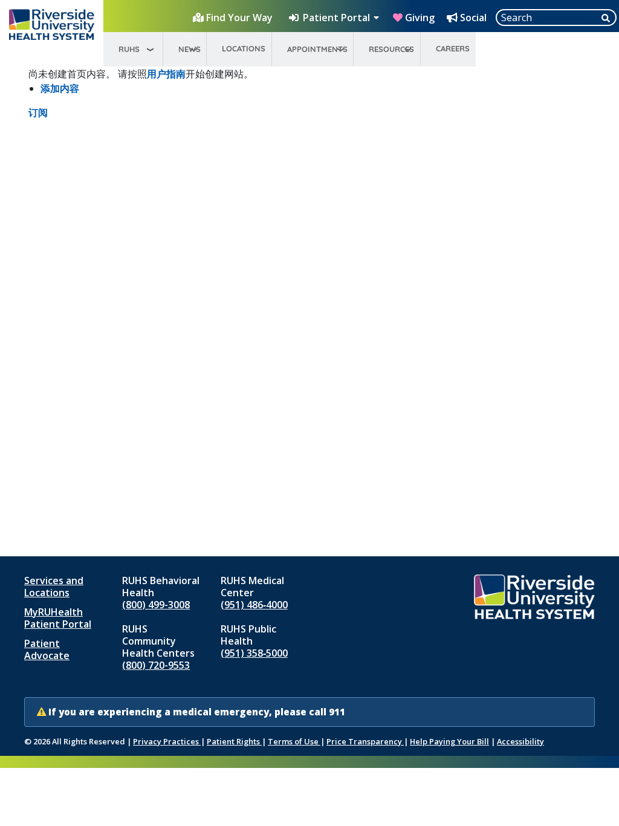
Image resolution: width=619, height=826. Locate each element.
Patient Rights (234, 741)
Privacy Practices (167, 741)
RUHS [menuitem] (129, 49)
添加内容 (60, 88)
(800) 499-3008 (156, 604)
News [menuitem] (189, 49)
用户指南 (166, 73)
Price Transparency (365, 741)
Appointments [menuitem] (317, 49)
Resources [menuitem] (391, 49)
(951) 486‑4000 (254, 604)
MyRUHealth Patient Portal (57, 618)
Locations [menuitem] (243, 48)
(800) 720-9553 (156, 665)
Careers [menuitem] (453, 48)
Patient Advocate (47, 649)
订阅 (38, 112)
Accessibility (520, 741)
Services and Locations (53, 586)
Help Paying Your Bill (449, 741)
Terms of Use (294, 741)
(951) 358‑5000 (254, 653)
